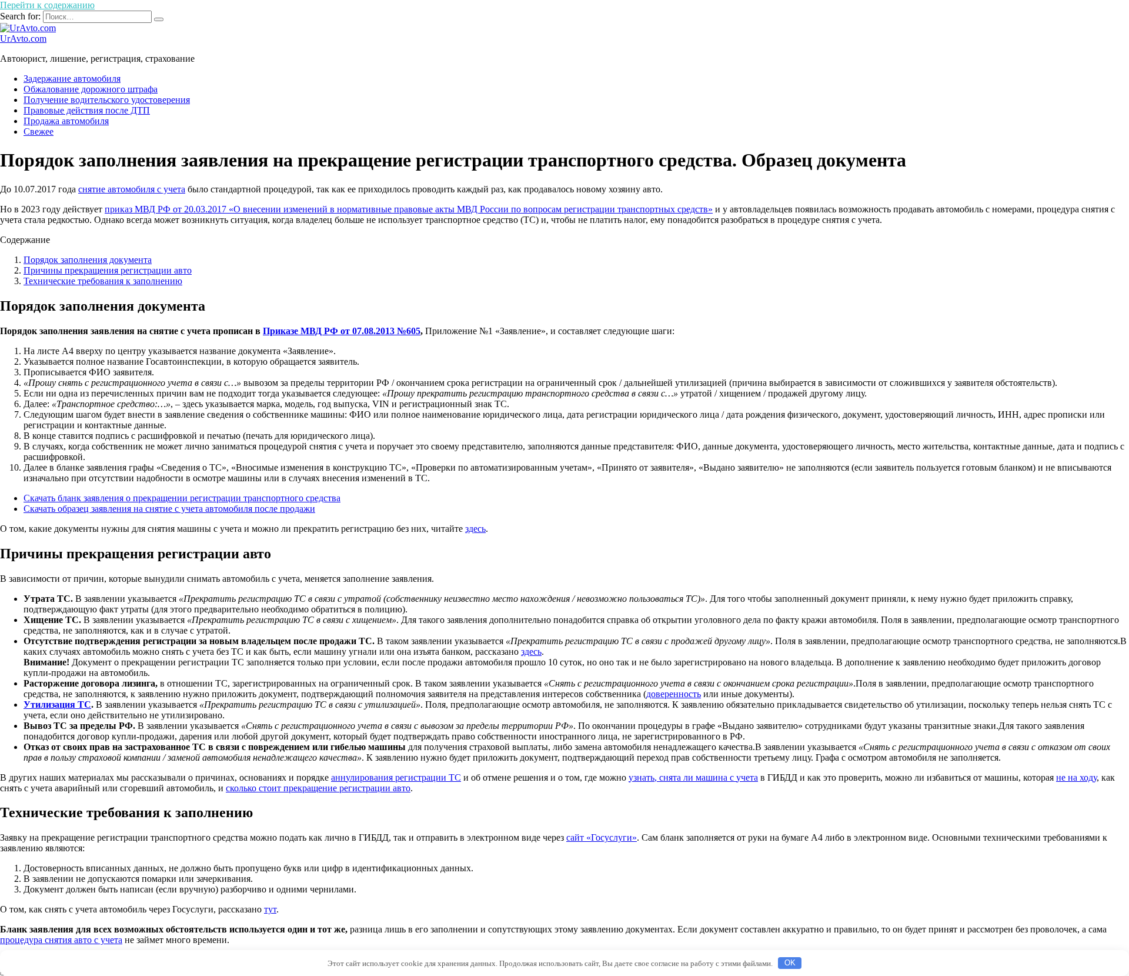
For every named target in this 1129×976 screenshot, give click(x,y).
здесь (475, 529)
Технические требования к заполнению (103, 281)
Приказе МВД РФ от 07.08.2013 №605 (341, 331)
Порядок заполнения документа (88, 260)
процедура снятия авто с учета (61, 940)
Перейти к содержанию (47, 5)
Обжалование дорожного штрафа (91, 89)
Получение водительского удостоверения (107, 100)
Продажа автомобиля (66, 121)
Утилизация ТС (57, 704)
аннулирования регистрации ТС (396, 777)
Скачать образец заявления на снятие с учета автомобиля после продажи (169, 509)
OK (790, 962)
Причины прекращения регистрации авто (108, 270)
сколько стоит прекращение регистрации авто (318, 788)
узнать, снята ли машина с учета (693, 777)
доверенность (673, 694)
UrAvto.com (23, 39)
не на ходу (1076, 777)
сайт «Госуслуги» (601, 837)
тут (270, 909)
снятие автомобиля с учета (131, 189)
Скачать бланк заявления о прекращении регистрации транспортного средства (182, 498)
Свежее (39, 131)
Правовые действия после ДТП (87, 110)
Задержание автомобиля (72, 79)
